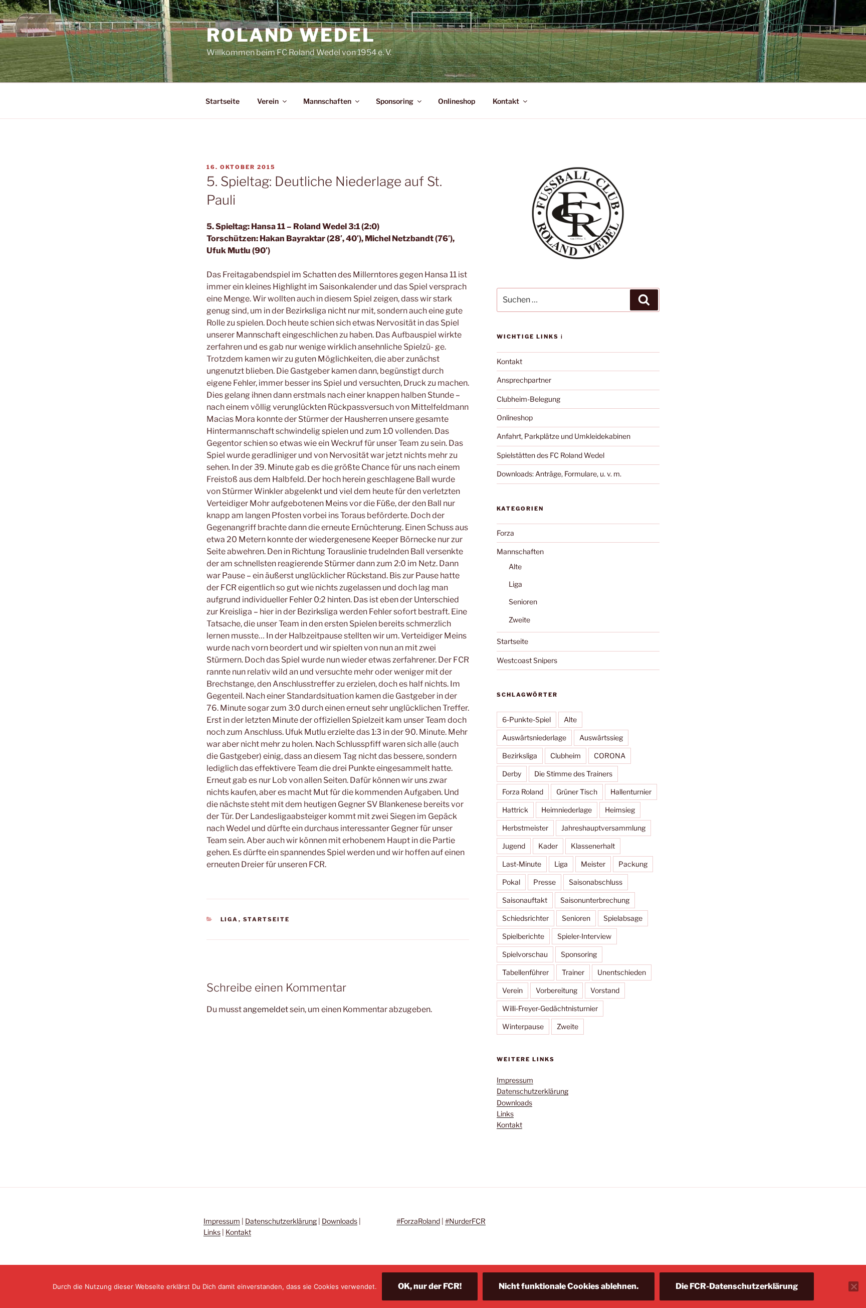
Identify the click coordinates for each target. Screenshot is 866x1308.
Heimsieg (620, 809)
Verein (268, 101)
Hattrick (515, 809)
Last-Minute (521, 864)
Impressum (515, 1080)
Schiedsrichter (525, 918)
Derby (511, 773)
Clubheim (565, 755)
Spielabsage (622, 918)
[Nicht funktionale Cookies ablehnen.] (853, 1286)
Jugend (513, 846)
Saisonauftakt (524, 900)
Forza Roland (522, 791)
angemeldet (265, 1009)
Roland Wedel (290, 35)
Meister (593, 864)
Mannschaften (327, 101)
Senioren (523, 601)
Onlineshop (456, 101)
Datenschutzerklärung (532, 1091)
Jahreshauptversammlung (603, 828)
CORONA (609, 755)
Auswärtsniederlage (534, 737)
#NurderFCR (465, 1221)
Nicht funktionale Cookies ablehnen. (568, 1286)
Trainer (573, 972)
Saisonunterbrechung (594, 900)
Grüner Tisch (576, 791)
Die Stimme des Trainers (573, 773)
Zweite (519, 619)
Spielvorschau (525, 954)
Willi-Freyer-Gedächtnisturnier (550, 1008)
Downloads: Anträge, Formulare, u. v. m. (559, 473)
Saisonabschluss (595, 882)
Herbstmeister (525, 828)
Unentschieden (621, 972)
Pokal (511, 882)
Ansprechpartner (524, 380)
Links (505, 1113)
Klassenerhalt (593, 846)
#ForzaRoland (418, 1221)
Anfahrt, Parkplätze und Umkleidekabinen (563, 436)
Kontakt (506, 101)
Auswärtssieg (601, 737)
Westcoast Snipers (527, 660)
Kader (548, 846)
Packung (632, 864)
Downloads (514, 1102)
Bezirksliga (519, 755)
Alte (515, 566)
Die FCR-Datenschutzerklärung (737, 1286)
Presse (544, 882)
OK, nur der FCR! (430, 1286)
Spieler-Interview (584, 936)
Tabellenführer (525, 972)
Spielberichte (523, 936)
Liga (230, 919)
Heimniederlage (566, 809)
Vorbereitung (556, 990)
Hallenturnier (631, 791)
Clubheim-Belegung (528, 399)
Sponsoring (394, 101)
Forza (505, 533)
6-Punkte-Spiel (526, 719)
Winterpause (523, 1026)
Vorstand (604, 990)
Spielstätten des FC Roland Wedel (550, 455)
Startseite (222, 101)
